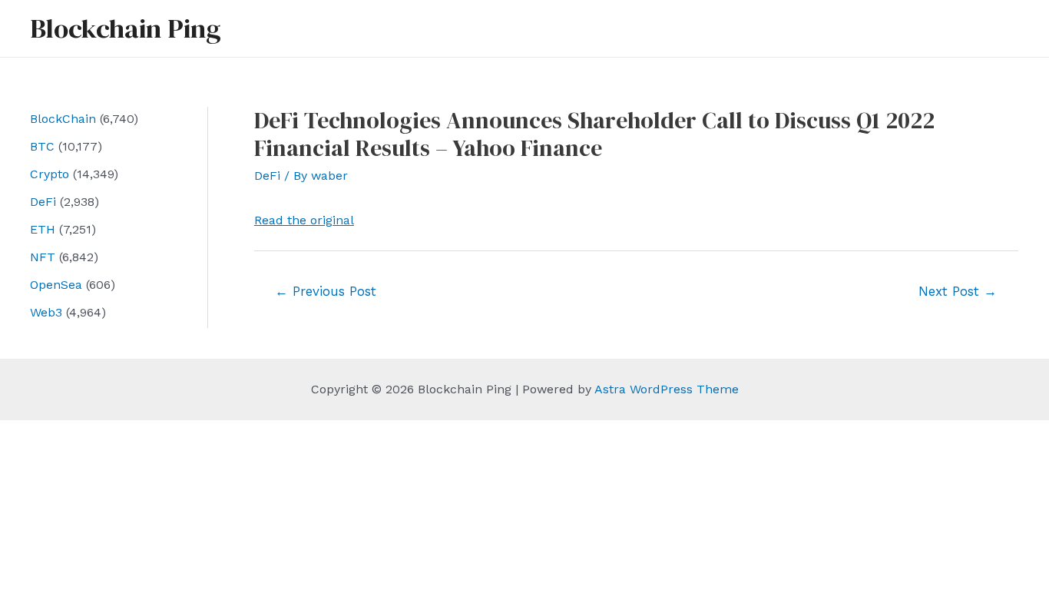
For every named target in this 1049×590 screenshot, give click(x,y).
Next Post (957, 291)
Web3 (46, 312)
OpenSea (56, 284)
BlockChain (63, 118)
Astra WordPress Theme (666, 389)
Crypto (49, 174)
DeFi (43, 201)
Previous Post (325, 291)
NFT (42, 257)
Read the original (304, 220)
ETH (42, 229)
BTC (42, 146)
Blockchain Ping (125, 28)
